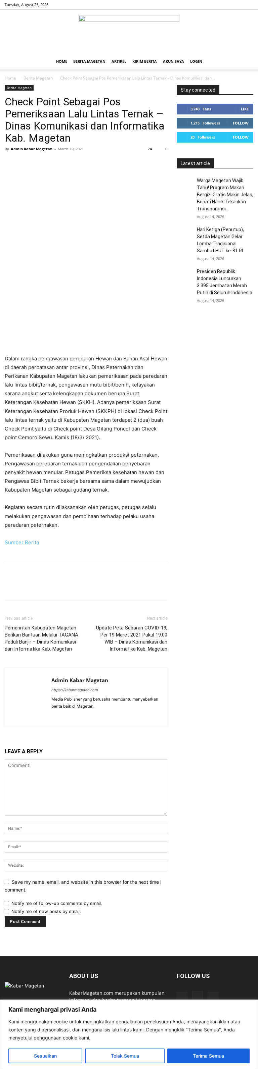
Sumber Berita (22, 542)
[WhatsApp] (57, 164)
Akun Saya (173, 61)
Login (196, 61)
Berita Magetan (89, 61)
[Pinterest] (42, 164)
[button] (245, 61)
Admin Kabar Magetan (31, 148)
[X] (248, 4)
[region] (129, 1034)
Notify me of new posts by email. (46, 911)
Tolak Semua (125, 1056)
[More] (104, 164)
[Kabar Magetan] (129, 32)
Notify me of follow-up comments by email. (56, 903)
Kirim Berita (144, 61)
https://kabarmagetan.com (74, 690)
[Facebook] (226, 4)
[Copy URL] (88, 164)
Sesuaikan (45, 1056)
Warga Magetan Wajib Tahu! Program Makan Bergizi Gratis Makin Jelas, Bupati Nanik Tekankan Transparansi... (225, 194)
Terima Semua (208, 1056)
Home (61, 61)
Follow (241, 122)
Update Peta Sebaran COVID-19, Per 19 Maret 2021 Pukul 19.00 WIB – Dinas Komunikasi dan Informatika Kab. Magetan (131, 638)
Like (245, 108)
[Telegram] (73, 164)
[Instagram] (237, 4)
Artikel (119, 61)
